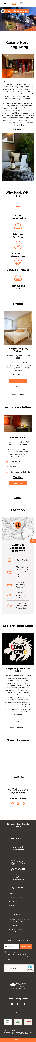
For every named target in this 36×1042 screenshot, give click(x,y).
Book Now (18, 1040)
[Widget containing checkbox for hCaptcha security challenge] (19, 968)
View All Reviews (18, 777)
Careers (11, 893)
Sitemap (12, 905)
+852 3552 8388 (14, 925)
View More (18, 130)
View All (18, 497)
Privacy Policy (14, 901)
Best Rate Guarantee (16, 897)
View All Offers (18, 395)
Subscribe (26, 946)
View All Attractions (18, 728)
